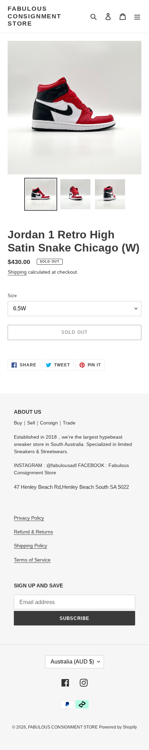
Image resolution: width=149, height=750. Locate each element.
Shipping (17, 272)
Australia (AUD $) (72, 662)
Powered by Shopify (118, 727)
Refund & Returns (33, 531)
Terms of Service (32, 559)
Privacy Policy (29, 518)
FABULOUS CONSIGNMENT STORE (34, 16)
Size (12, 295)
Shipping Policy (30, 545)
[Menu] (137, 16)
